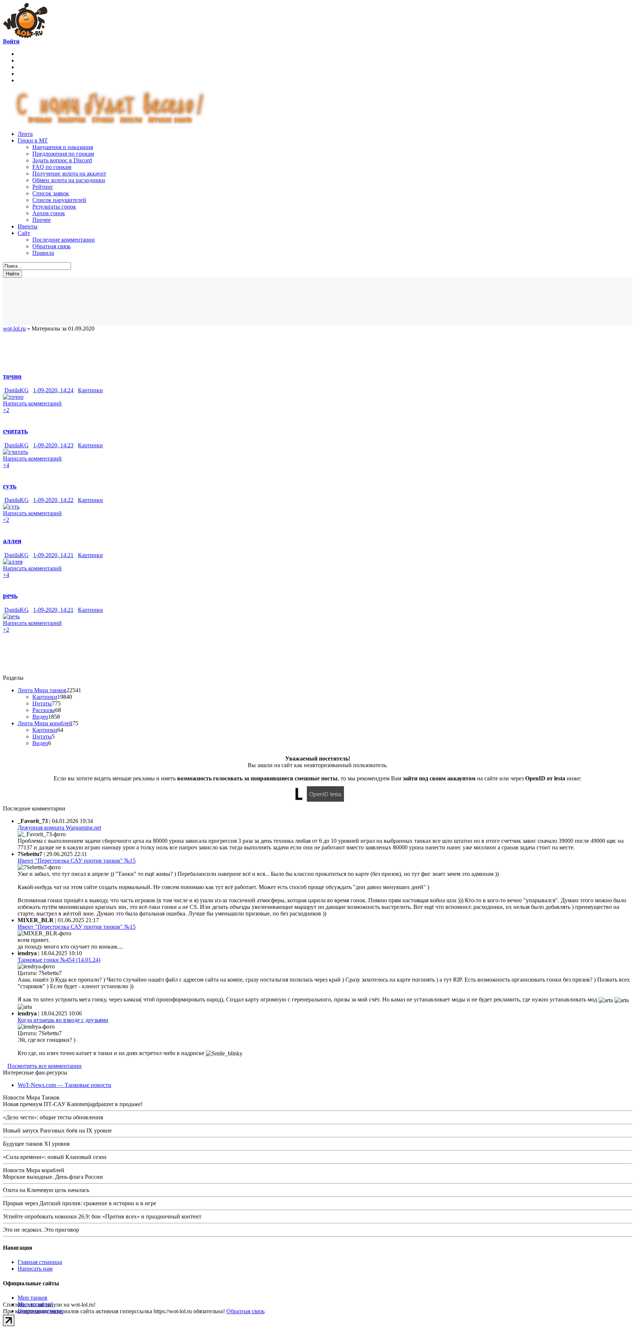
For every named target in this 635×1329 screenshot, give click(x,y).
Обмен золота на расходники (68, 180)
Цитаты (42, 703)
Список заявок (50, 193)
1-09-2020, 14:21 (53, 555)
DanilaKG (16, 390)
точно (12, 376)
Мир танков (32, 1297)
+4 (6, 465)
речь (10, 595)
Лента (25, 134)
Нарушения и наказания (62, 147)
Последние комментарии (63, 239)
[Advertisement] (183, 301)
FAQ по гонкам (51, 167)
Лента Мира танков (42, 690)
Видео (40, 717)
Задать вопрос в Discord (62, 160)
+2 (6, 410)
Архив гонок (48, 213)
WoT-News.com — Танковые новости (64, 1085)
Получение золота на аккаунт (69, 173)
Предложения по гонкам (63, 154)
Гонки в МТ (33, 140)
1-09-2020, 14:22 (53, 500)
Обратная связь (51, 246)
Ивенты (27, 226)
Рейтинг (42, 187)
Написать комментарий (32, 403)
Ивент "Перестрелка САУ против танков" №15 (77, 860)
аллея (12, 541)
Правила (43, 253)
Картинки (90, 390)
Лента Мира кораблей (45, 723)
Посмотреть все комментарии (44, 1066)
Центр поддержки (40, 1311)
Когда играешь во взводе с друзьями (63, 1020)
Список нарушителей (59, 200)
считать (15, 431)
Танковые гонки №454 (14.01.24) (59, 960)
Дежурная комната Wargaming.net (59, 827)
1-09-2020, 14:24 (53, 390)
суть (10, 486)
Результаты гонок (54, 206)
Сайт (24, 233)
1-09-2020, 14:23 (53, 445)
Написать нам (35, 1268)
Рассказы (43, 710)
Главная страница (40, 1262)
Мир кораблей (35, 1304)
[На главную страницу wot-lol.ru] (25, 36)
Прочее (41, 220)
